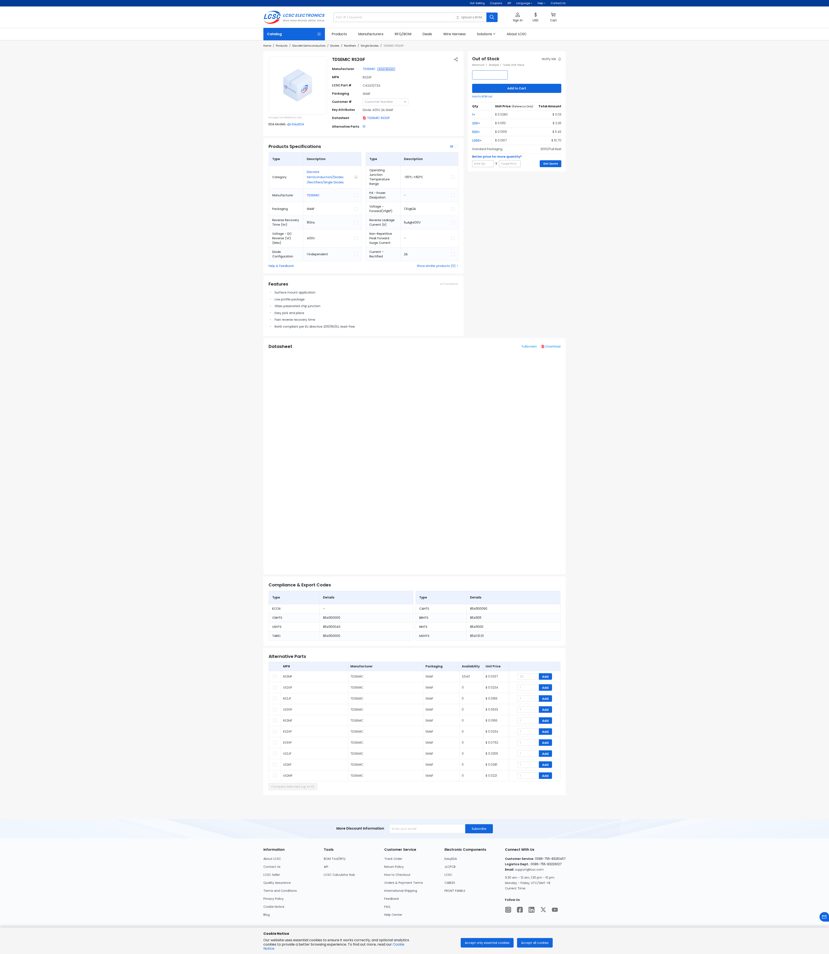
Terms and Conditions (280, 891)
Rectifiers (350, 46)
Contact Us (558, 3)
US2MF (288, 775)
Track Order (393, 859)
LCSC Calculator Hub (339, 875)
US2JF (287, 753)
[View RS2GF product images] (298, 85)
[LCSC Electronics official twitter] (543, 909)
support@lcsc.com (529, 869)
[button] (517, 17)
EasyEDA (451, 859)
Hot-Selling (477, 3)
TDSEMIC (369, 69)
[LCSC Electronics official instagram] (508, 909)
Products (282, 46)
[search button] (492, 17)
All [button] (451, 146)
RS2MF (287, 720)
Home (267, 46)
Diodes (334, 46)
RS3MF (287, 676)
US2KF (287, 764)
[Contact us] (824, 917)
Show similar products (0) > (437, 266)
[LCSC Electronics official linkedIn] (531, 909)
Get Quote (550, 163)
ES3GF (287, 742)
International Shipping (400, 891)
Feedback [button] (391, 899)
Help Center (393, 915)
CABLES (450, 883)
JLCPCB (450, 867)
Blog (266, 915)
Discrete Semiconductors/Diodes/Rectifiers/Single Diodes (325, 177)
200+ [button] (476, 123)
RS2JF (287, 698)
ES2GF (287, 731)
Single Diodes (370, 46)
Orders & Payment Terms (403, 883)
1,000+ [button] (477, 140)
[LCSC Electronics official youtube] (555, 909)
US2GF (287, 687)
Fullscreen (529, 346)
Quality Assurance (277, 883)
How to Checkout (397, 875)
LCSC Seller (271, 875)
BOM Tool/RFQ (334, 859)
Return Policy (394, 867)
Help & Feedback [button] (281, 266)
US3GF (287, 709)
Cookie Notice (273, 907)
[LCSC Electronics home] (294, 17)
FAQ (387, 907)
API (509, 3)
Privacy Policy (273, 899)
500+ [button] (476, 132)
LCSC (448, 875)
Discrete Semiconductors (309, 46)
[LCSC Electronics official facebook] (520, 909)
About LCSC (272, 859)
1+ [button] (473, 115)
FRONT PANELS (455, 891)
